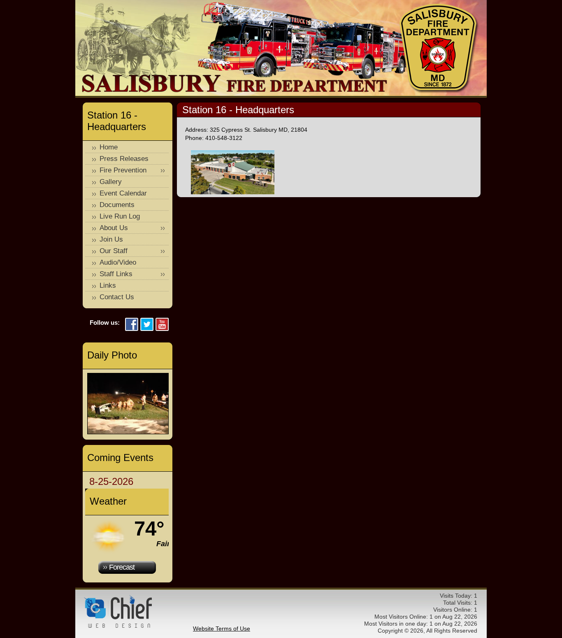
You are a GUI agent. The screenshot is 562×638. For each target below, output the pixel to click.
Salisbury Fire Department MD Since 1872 (439, 48)
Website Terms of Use (221, 628)
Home (109, 147)
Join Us (111, 239)
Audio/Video (118, 262)
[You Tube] (162, 325)
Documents (117, 205)
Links (108, 285)
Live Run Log (120, 216)
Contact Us (117, 297)
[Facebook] (131, 325)
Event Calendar (123, 193)
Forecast (122, 567)
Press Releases (124, 159)
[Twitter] (146, 325)
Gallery (111, 182)
